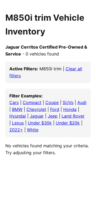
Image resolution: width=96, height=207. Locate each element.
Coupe (52, 102)
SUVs (68, 102)
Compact (32, 102)
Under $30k (40, 123)
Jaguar (37, 116)
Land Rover (73, 116)
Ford (54, 109)
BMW (17, 109)
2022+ (16, 129)
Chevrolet (36, 109)
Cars (14, 102)
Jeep (53, 116)
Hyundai (17, 116)
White (32, 129)
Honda (70, 109)
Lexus (18, 123)
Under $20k (68, 123)
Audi (81, 102)
